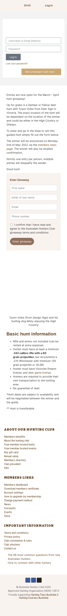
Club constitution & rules (18, 540)
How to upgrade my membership (22, 496)
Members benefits (14, 436)
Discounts (10, 508)
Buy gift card (11, 452)
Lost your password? (17, 63)
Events (8, 512)
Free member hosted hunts (19, 444)
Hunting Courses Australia (33, 597)
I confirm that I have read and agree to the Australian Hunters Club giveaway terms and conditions (32, 228)
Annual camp (11, 456)
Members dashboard (16, 484)
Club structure (12, 544)
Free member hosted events (20, 448)
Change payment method (18, 500)
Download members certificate (21, 488)
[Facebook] (27, 580)
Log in (49, 5)
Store (7, 516)
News (7, 504)
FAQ (6, 468)
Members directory (15, 460)
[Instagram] (39, 580)
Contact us (10, 548)
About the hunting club (16, 440)
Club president (12, 464)
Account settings (13, 492)
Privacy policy (12, 536)
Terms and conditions (16, 532)
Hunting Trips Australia (43, 594)
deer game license (39, 372)
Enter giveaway (22, 241)
